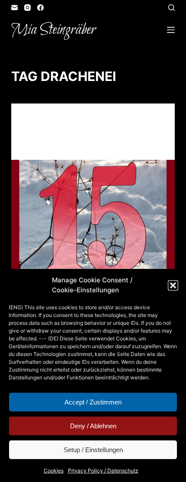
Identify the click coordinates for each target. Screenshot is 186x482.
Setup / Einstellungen (93, 449)
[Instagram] (27, 7)
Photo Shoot (68, 120)
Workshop (106, 120)
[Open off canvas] (171, 30)
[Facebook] (40, 7)
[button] (173, 285)
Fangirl (35, 120)
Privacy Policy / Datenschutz (103, 470)
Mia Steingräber (53, 30)
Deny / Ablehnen (93, 426)
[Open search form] (171, 7)
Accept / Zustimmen (93, 402)
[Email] (14, 7)
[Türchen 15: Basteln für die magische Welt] (93, 221)
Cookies (54, 470)
